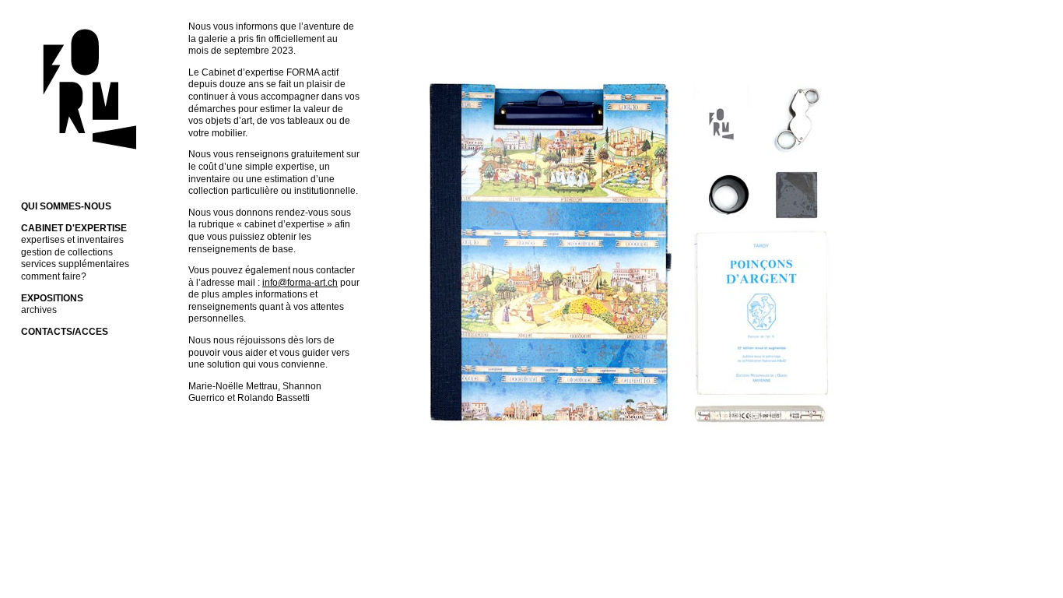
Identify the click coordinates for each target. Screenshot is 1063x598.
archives (39, 309)
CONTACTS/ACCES (64, 331)
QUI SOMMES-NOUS (66, 206)
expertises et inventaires (72, 239)
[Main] (85, 158)
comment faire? (53, 276)
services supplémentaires (75, 264)
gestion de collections (67, 252)
